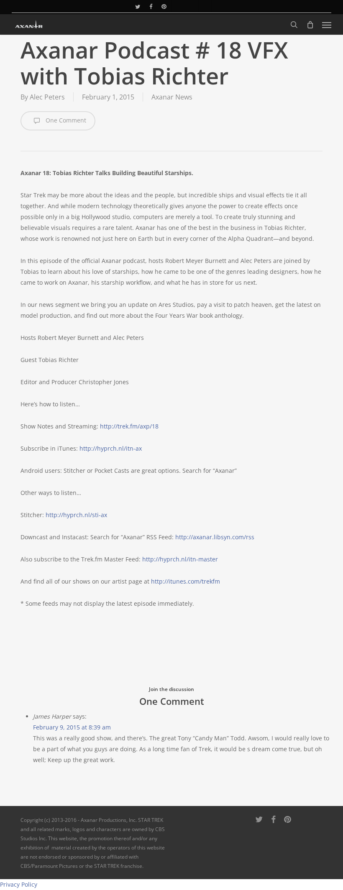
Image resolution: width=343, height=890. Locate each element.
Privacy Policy (18, 884)
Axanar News (171, 97)
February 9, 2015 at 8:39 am (72, 727)
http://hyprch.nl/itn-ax (110, 448)
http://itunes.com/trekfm (185, 581)
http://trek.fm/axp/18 (129, 426)
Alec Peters (47, 97)
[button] (326, 24)
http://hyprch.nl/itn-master (180, 559)
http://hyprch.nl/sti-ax (76, 515)
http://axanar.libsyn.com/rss (214, 537)
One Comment (65, 120)
